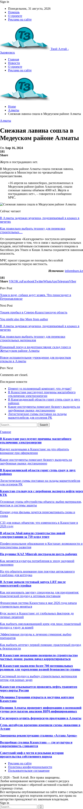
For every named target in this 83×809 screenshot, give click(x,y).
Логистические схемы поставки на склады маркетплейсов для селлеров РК (37, 415)
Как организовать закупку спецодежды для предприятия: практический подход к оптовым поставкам (39, 594)
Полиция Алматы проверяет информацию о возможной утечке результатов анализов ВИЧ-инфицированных (40, 709)
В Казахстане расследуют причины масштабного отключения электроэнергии (42, 394)
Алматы (5, 120)
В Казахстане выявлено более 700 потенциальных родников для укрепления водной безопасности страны (40, 667)
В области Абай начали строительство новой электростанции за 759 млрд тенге (32, 534)
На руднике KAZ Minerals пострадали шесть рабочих (38, 554)
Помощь (14, 12)
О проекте (15, 16)
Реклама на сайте (20, 19)
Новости (14, 63)
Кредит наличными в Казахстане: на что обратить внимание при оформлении (34, 451)
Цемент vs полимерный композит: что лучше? (40, 388)
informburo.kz (74, 271)
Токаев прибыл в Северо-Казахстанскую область (33, 312)
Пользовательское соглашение (29, 770)
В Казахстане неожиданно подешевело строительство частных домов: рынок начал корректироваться (39, 657)
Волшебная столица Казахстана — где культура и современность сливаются (36, 744)
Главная (13, 59)
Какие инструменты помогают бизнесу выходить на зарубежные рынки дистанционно (44, 408)
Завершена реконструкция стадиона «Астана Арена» (38, 735)
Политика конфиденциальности (30, 767)
